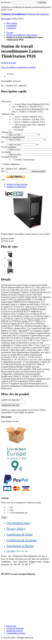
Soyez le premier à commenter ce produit (18, 67)
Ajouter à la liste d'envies (16, 184)
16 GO (29, 117)
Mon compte (11, 23)
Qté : (3, 171)
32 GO (30, 119)
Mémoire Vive (7, 114)
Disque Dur (6, 132)
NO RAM (19, 130)
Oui (11, 507)
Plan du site (11, 626)
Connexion (11, 28)
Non (11, 510)
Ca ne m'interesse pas (19, 513)
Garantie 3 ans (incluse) (24, 159)
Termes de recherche (15, 628)
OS (2, 142)
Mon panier (6, 18)
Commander (11, 25)
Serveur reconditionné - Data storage (21, 35)
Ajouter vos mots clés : (10, 400)
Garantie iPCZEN (9, 157)
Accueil (9, 32)
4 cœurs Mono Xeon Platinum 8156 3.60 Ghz (30, 105)
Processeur (6, 101)
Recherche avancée (14, 631)
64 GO (30, 122)
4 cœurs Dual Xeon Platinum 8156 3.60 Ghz (30, 110)
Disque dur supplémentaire (13, 137)
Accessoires (6, 152)
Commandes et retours (15, 633)
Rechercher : (6, 2)
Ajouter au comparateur (16, 187)
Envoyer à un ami (8, 63)
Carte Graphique (8, 147)
